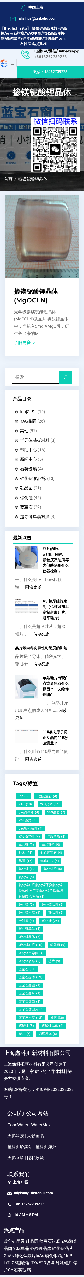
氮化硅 (27, 869)
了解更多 (22, 342)
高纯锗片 (13, 38)
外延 (25, 852)
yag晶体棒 (29, 812)
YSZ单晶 (56, 836)
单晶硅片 (51, 844)
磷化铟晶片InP (58, 1255)
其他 (24, 430)
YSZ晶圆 (50, 33)
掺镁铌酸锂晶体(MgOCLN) (36, 295)
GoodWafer (17, 1124)
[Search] (65, 377)
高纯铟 (36, 38)
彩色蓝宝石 (51, 852)
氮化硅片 (53, 869)
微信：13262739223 (50, 72)
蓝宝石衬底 (15, 33)
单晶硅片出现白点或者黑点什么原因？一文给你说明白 (56, 686)
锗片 (25, 1034)
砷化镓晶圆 (52, 904)
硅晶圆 (45, 28)
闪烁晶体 (47, 1034)
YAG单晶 (33, 33)
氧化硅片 (49, 861)
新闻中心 (28, 459)
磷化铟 (57, 945)
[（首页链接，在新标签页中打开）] (4, 63)
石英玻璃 (28, 469)
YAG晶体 (50, 804)
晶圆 (25, 861)
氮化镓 (26, 877)
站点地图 (39, 43)
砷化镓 (26, 904)
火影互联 (15, 1158)
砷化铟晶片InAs (29, 1255)
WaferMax (41, 1124)
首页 (8, 179)
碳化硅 (26, 497)
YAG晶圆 (28, 421)
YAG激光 (28, 820)
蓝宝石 (26, 507)
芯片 (54, 961)
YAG (25, 804)
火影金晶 (35, 1135)
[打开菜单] (12, 63)
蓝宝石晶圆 (29, 985)
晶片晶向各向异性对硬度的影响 (41, 648)
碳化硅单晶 (29, 929)
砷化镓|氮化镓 (33, 478)
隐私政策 (35, 1158)
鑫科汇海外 (45, 1147)
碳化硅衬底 (30, 945)
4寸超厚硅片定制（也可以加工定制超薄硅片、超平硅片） (56, 609)
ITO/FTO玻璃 (42, 1262)
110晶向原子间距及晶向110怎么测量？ (55, 737)
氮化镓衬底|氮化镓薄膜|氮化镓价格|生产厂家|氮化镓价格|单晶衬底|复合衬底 (41, 890)
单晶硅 (26, 844)
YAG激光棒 (29, 836)
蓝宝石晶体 (30, 977)
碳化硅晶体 (29, 937)
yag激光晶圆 (30, 828)
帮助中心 (28, 450)
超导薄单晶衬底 (34, 516)
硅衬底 (26, 921)
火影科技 (15, 1135)
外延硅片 (64, 1262)
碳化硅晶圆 (14, 1241)
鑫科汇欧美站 (20, 1147)
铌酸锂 (26, 1025)
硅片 (26, 38)
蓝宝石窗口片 (31, 1009)
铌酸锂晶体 (52, 1025)
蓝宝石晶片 (29, 993)
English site (15, 28)
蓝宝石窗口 (29, 1001)
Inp (24, 796)
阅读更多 (33, 587)
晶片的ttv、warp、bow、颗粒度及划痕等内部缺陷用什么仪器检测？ (56, 559)
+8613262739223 (50, 57)
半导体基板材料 (34, 440)
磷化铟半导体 (31, 953)
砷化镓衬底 (29, 912)
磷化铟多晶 (29, 961)
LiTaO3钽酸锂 (16, 1262)
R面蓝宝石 (47, 796)
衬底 (57, 1017)
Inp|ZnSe (28, 411)
